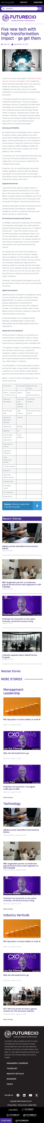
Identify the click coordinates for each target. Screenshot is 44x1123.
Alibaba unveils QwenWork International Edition (20, 547)
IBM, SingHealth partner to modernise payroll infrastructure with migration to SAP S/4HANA (21, 584)
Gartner (34, 78)
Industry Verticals (16, 915)
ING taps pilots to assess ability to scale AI (21, 719)
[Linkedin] (24, 1095)
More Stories (8, 797)
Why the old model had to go (16, 753)
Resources (11, 1079)
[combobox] (19, 8)
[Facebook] (18, 1095)
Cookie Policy (32, 1105)
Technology (12, 803)
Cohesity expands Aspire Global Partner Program (19, 656)
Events (10, 1084)
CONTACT (24, 2)
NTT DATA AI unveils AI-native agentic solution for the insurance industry (20, 1010)
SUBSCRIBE (38, 2)
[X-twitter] (36, 1095)
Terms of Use (22, 1105)
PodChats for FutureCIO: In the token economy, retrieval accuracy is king (18, 620)
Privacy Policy (12, 1105)
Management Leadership (13, 691)
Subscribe (6, 1120)
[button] (40, 9)
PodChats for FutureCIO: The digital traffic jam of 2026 (19, 787)
